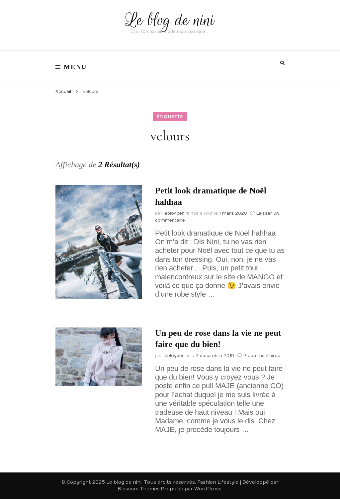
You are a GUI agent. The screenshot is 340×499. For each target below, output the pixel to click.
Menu (75, 66)
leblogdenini (176, 213)
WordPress (207, 489)
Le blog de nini (170, 20)
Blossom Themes (139, 489)
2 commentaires (261, 355)
